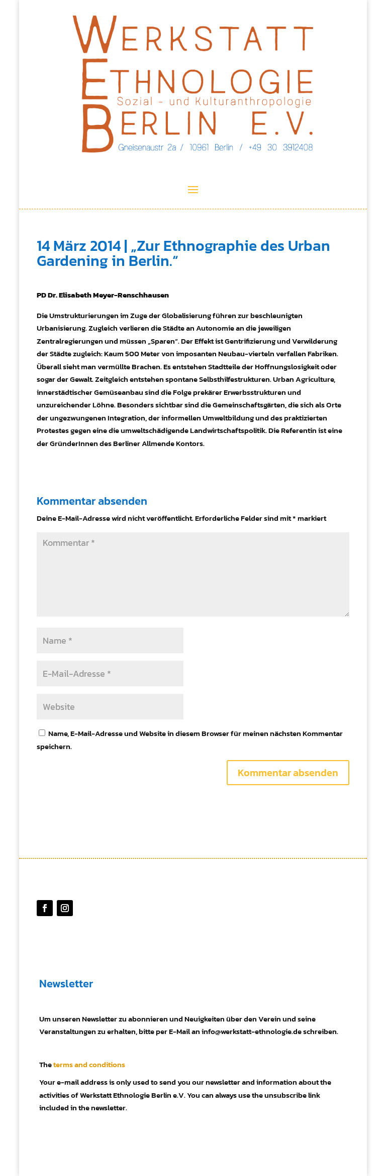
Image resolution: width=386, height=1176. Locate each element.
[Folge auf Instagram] (65, 908)
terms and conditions (89, 1064)
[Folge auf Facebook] (45, 908)
